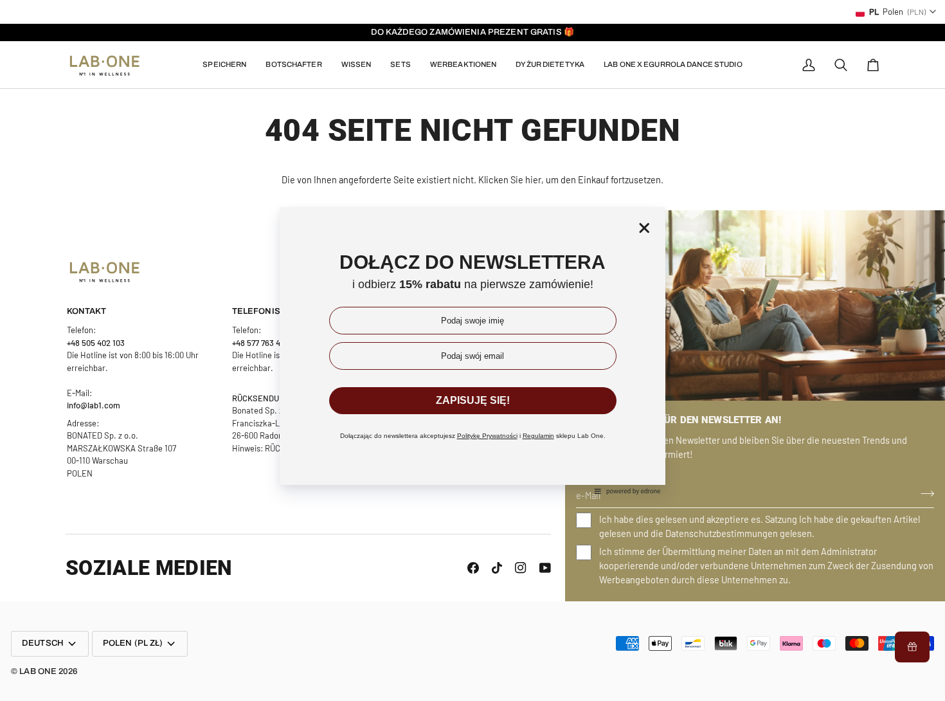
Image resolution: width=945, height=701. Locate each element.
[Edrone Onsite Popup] (472, 350)
